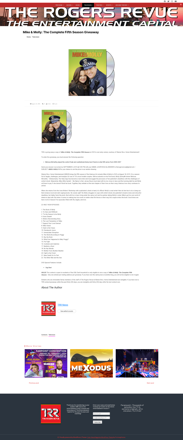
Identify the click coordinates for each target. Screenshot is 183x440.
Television (52, 335)
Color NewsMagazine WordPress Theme (100, 437)
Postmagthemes (120, 437)
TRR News (63, 305)
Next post (150, 383)
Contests (44, 335)
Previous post (34, 383)
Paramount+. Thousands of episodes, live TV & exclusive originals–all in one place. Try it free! (132, 408)
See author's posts (67, 311)
